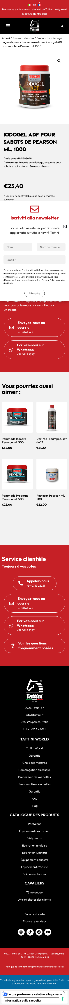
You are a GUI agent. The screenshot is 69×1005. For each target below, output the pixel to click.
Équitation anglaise (34, 845)
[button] (12, 26)
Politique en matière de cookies (48, 966)
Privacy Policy (49, 280)
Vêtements (34, 838)
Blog (35, 806)
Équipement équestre (35, 860)
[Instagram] (21, 932)
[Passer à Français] (39, 4)
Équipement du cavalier (34, 831)
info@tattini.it (42, 957)
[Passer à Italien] (29, 4)
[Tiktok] (29, 932)
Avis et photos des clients (34, 899)
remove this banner (46, 983)
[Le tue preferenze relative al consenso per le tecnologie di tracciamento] (62, 998)
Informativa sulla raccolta (23, 1000)
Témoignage (34, 892)
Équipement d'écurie (34, 867)
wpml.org (30, 980)
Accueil (6, 38)
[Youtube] (47, 932)
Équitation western (34, 852)
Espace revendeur (34, 921)
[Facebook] (39, 932)
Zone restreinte (34, 914)
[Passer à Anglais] (34, 4)
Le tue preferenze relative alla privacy (34, 994)
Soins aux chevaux (23, 38)
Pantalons (34, 824)
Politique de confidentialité (19, 966)
